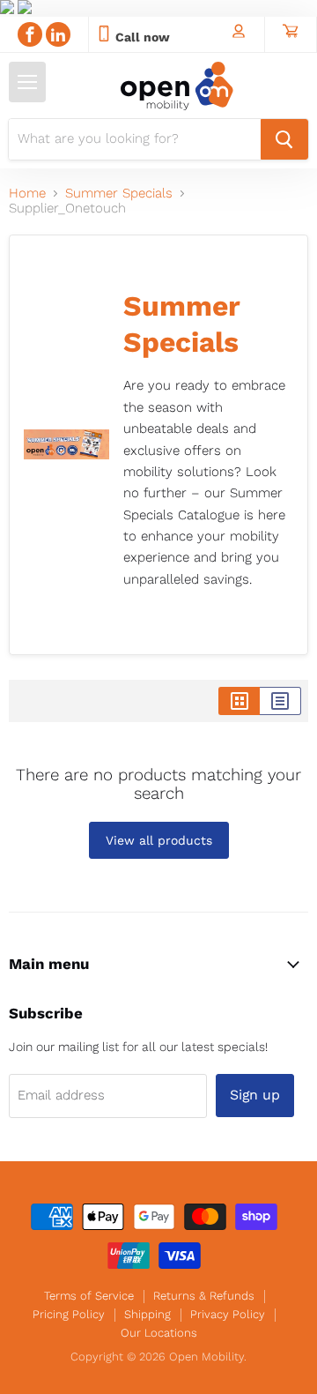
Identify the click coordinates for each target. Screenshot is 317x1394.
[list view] (280, 701)
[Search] (284, 139)
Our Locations (159, 1332)
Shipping (147, 1314)
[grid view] (239, 701)
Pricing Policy (69, 1314)
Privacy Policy (227, 1314)
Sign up (255, 1094)
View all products (159, 840)
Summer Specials (119, 193)
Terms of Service (89, 1295)
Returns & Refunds (203, 1295)
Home (27, 193)
